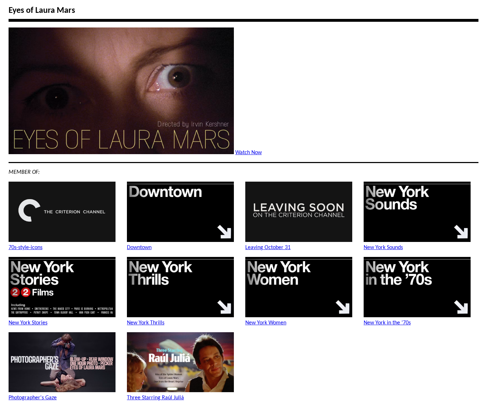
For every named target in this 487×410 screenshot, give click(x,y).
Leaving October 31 (268, 247)
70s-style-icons (25, 247)
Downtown (139, 247)
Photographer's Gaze (33, 398)
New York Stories (28, 323)
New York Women (265, 323)
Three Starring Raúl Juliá (155, 398)
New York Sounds (383, 247)
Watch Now (248, 153)
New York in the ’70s (387, 323)
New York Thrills (145, 323)
